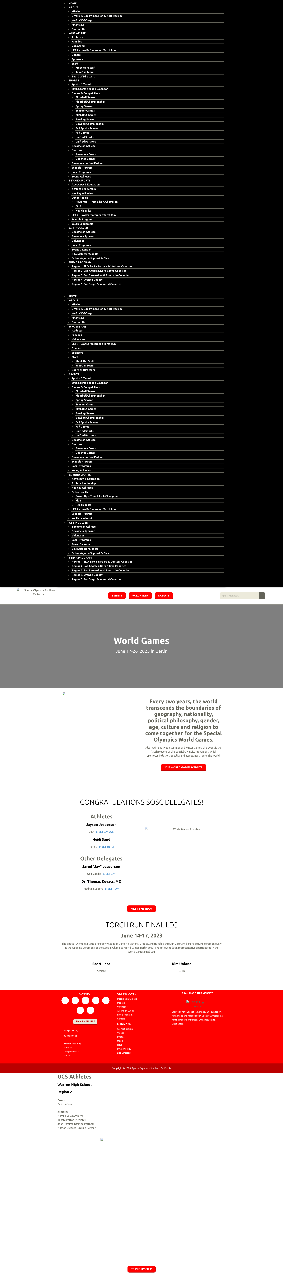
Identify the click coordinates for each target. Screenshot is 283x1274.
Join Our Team (84, 72)
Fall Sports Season (87, 128)
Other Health (80, 197)
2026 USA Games (86, 114)
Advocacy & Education (86, 184)
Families (77, 41)
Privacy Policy (124, 1049)
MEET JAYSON (105, 831)
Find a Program (80, 262)
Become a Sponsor (83, 236)
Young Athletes (81, 176)
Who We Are (77, 33)
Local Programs (81, 172)
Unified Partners (86, 141)
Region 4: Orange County (87, 279)
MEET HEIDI (106, 846)
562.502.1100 (70, 1036)
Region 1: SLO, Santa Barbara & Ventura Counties (102, 266)
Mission (76, 11)
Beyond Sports (80, 180)
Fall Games (82, 132)
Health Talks (83, 210)
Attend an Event (125, 1010)
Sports (74, 80)
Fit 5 (78, 206)
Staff (75, 63)
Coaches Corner (85, 158)
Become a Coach (86, 154)
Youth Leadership (82, 223)
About (73, 7)
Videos (120, 1033)
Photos (121, 1037)
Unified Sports (85, 137)
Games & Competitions (86, 93)
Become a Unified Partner (88, 163)
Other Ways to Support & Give (90, 258)
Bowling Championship (90, 123)
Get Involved (78, 227)
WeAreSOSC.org (82, 20)
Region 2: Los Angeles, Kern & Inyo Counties (99, 270)
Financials (78, 24)
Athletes (77, 37)
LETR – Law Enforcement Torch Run (94, 50)
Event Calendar (81, 249)
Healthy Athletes (82, 193)
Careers (121, 1018)
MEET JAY (109, 873)
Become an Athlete (84, 145)
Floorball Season (86, 97)
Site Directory (124, 1053)
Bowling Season (85, 119)
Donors (76, 54)
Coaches (77, 150)
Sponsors (77, 59)
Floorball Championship (90, 101)
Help (119, 1045)
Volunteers (78, 45)
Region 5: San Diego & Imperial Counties (96, 284)
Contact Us (78, 29)
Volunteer (78, 240)
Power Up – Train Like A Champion (97, 201)
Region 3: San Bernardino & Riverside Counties (101, 275)
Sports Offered (81, 84)
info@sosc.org (71, 1030)
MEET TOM (112, 888)
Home (73, 3)
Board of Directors (83, 76)
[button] (141, 292)
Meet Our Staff (85, 67)
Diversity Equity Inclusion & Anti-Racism (97, 15)
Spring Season (84, 106)
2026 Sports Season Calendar (90, 88)
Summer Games (85, 110)
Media (120, 1041)
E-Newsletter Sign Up (85, 253)
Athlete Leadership (84, 188)
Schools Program (82, 167)
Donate (121, 1002)
